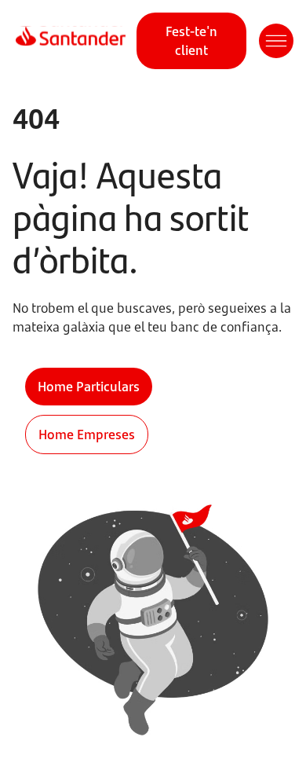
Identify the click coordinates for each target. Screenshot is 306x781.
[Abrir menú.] (276, 41)
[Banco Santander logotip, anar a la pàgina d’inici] (71, 41)
